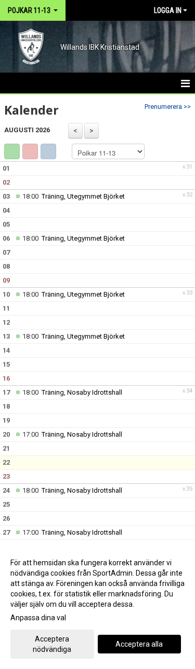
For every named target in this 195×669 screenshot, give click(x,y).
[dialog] (97, 605)
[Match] (30, 151)
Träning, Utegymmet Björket (83, 196)
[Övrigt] (48, 151)
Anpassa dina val (38, 618)
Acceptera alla (139, 644)
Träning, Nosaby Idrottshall (82, 392)
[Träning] (12, 151)
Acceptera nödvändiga (52, 644)
